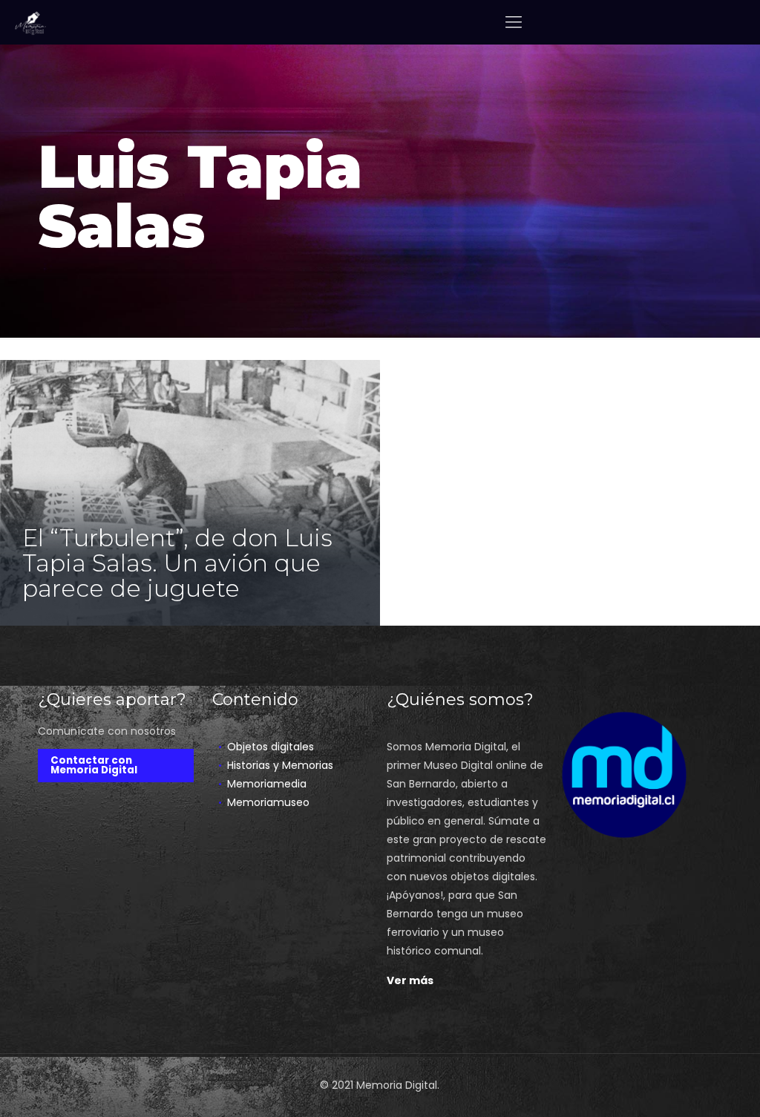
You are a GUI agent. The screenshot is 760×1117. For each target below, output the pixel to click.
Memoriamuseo (268, 802)
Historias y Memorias (280, 765)
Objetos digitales (270, 746)
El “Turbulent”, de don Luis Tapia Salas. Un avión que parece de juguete (177, 563)
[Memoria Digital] (30, 22)
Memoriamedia (267, 783)
